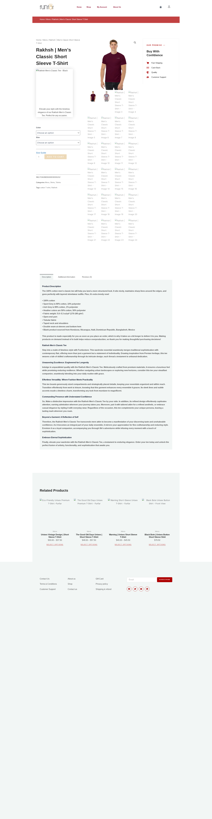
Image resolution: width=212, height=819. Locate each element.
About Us (117, 7)
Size (38, 137)
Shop (88, 7)
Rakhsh (54, 188)
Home (79, 7)
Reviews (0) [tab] (87, 277)
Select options (54, 544)
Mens (48, 19)
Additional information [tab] (66, 277)
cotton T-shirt (45, 188)
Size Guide (41, 152)
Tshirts (58, 182)
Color (38, 127)
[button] (135, 42)
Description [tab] (46, 277)
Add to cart (55, 157)
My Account (102, 7)
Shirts (52, 182)
